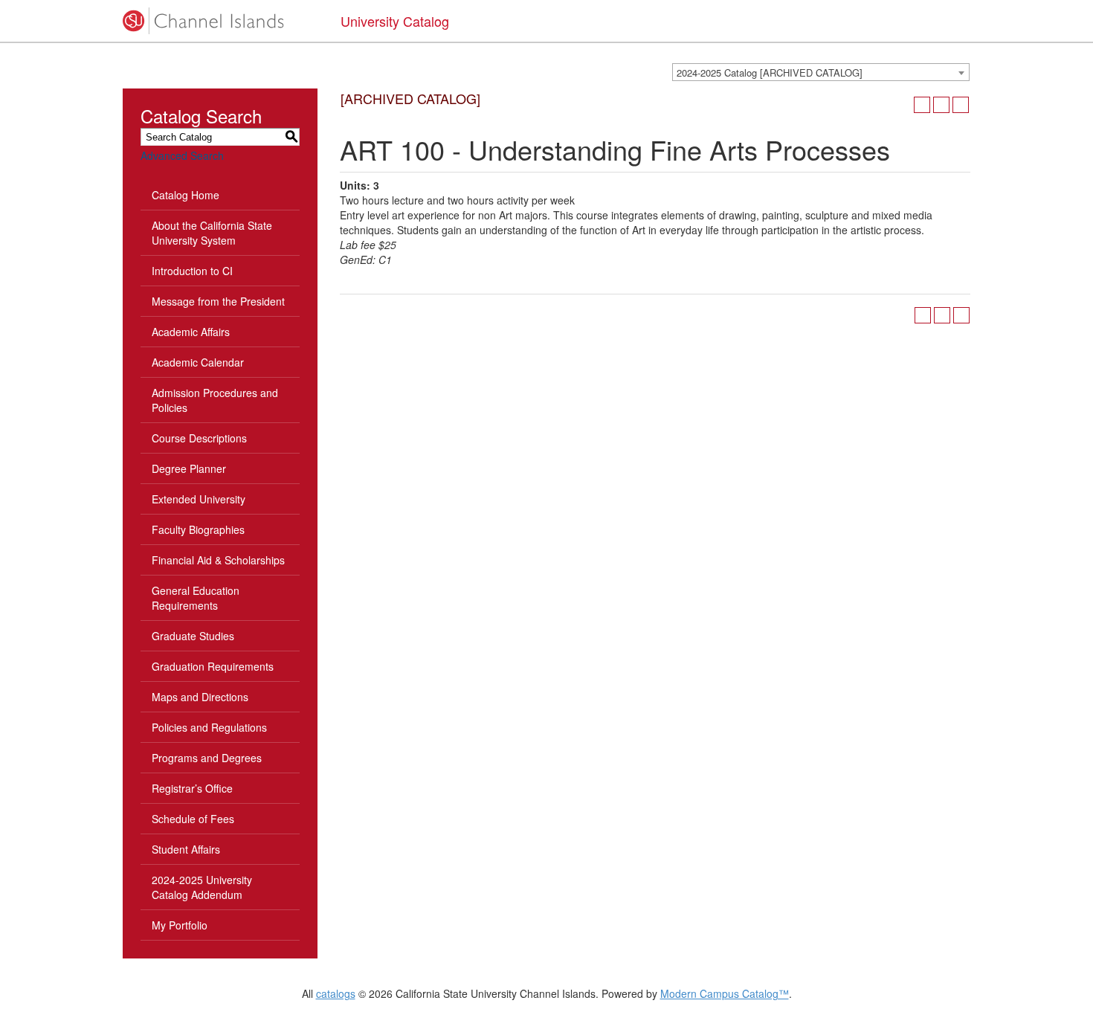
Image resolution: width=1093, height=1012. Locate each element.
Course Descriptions (199, 438)
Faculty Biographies (198, 529)
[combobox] (821, 72)
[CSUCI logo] (220, 20)
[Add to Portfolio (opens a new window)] (922, 105)
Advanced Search (182, 155)
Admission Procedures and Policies (215, 400)
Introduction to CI (192, 270)
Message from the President (218, 301)
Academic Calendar (198, 362)
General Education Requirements (195, 598)
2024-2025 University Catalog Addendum (202, 887)
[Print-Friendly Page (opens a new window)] (941, 105)
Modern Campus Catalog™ (724, 993)
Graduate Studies (193, 635)
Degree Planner (189, 468)
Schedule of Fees (193, 818)
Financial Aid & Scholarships (218, 559)
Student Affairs (186, 849)
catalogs (335, 993)
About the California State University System (212, 233)
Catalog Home (185, 194)
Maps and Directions (200, 696)
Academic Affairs (191, 331)
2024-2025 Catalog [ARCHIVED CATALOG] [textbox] (770, 72)
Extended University (198, 499)
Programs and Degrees (207, 757)
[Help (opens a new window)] (960, 105)
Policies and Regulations (209, 727)
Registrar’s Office (192, 788)
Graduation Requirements (213, 666)
